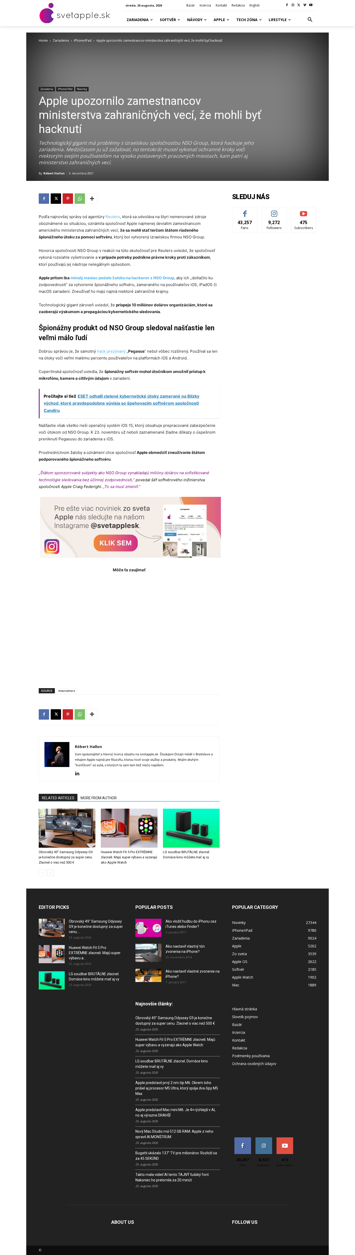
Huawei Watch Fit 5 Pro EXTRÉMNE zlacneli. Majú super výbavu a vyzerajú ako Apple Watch (129, 857)
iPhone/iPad (82, 40)
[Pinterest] (68, 198)
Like (245, 211)
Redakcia (239, 1047)
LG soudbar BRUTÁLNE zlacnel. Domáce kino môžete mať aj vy (171, 1064)
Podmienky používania (251, 1055)
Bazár (237, 1024)
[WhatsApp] (80, 198)
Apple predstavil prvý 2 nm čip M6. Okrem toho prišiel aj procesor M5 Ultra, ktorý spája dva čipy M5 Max (176, 1088)
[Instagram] (293, 5)
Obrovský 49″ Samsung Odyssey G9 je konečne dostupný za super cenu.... (96, 926)
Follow (274, 211)
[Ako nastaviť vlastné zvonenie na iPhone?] (148, 975)
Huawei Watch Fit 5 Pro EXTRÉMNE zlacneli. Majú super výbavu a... (95, 953)
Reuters (113, 216)
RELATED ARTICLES (58, 798)
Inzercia (238, 1032)
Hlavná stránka (244, 1008)
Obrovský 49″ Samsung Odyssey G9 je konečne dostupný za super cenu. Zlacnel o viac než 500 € (66, 857)
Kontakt (238, 1040)
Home (43, 40)
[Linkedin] (79, 774)
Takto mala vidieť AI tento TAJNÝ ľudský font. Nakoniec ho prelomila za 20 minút (172, 1177)
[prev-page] (42, 873)
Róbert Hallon (54, 173)
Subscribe (304, 211)
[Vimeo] (305, 5)
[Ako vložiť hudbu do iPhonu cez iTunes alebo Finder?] (148, 928)
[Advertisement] (129, 627)
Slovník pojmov (245, 1016)
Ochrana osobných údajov (254, 1063)
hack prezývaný (111, 351)
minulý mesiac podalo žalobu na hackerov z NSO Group (122, 277)
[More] (92, 198)
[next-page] (50, 873)
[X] (299, 5)
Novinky (82, 89)
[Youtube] (311, 5)
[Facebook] (287, 5)
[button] (310, 20)
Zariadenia (61, 40)
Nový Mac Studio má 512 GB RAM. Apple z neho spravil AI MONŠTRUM (174, 1134)
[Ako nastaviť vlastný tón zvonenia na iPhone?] (148, 953)
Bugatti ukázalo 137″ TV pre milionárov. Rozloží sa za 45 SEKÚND (176, 1156)
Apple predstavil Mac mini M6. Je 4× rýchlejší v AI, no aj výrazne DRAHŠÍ (175, 1112)
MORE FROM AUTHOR (99, 798)
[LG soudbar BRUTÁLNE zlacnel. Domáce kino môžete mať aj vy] (191, 828)
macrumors (66, 691)
